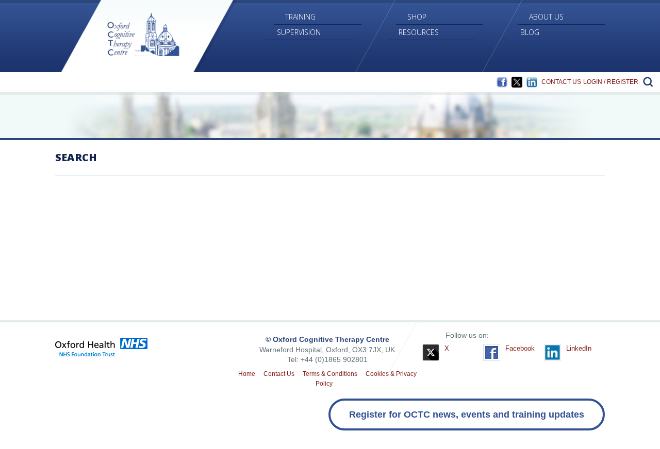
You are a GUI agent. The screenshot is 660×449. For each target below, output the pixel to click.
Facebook (502, 82)
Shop (416, 17)
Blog (529, 32)
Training (300, 17)
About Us (546, 17)
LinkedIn (531, 82)
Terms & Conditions (330, 373)
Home (246, 373)
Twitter (517, 82)
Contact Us (561, 81)
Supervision (299, 32)
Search (646, 82)
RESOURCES (419, 32)
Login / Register (610, 81)
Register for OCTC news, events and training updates (466, 414)
